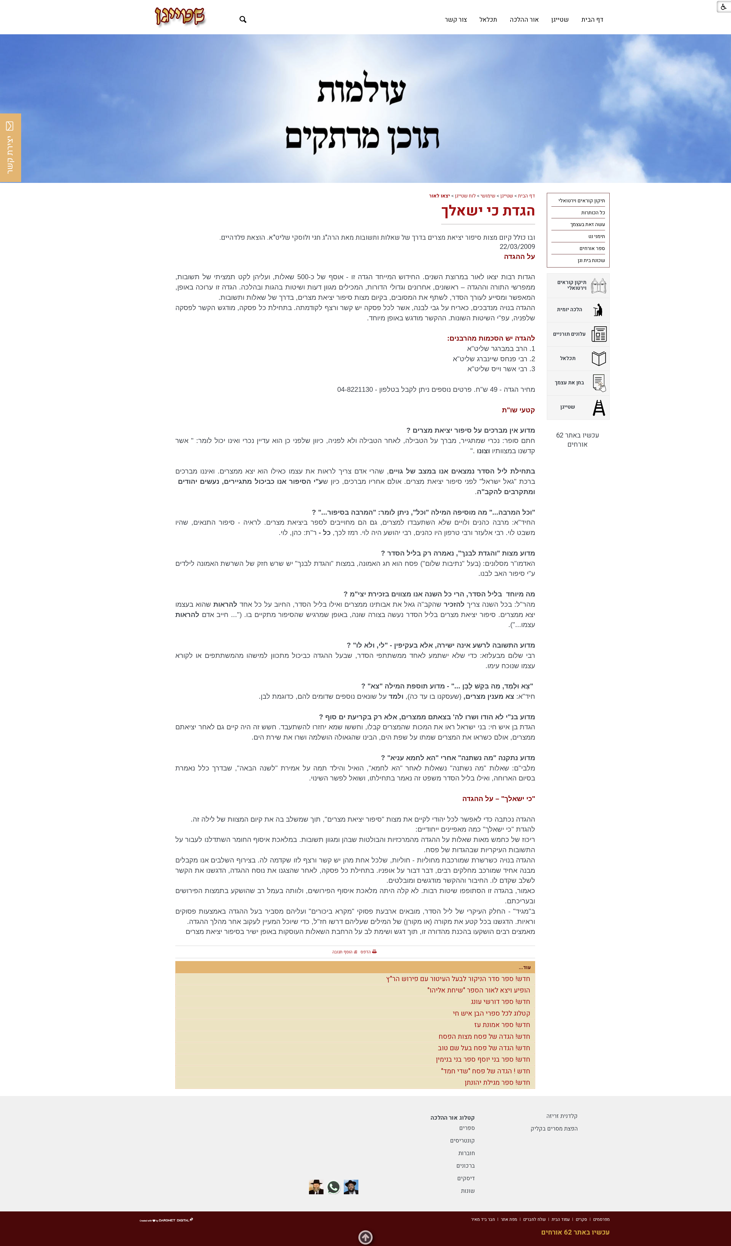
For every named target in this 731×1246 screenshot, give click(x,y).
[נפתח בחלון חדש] (351, 1187)
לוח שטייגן (465, 195)
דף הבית (592, 19)
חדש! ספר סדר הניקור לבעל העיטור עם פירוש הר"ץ (458, 979)
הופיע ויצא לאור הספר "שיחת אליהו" (478, 990)
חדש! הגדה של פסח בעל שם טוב (484, 1048)
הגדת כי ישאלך (488, 211)
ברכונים (465, 1166)
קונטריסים (462, 1141)
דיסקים (466, 1178)
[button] (243, 19)
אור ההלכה (524, 19)
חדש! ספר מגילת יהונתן (497, 1083)
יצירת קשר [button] (10, 155)
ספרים (467, 1128)
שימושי (488, 195)
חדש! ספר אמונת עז (502, 1025)
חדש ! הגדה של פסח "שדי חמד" (485, 1071)
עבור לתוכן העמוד (365, 6)
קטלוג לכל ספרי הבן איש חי (491, 1014)
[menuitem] (592, 20)
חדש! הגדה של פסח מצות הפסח (484, 1037)
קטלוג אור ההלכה (453, 1118)
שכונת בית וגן (591, 260)
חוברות (466, 1153)
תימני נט (596, 236)
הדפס (365, 952)
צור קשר (456, 19)
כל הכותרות (593, 213)
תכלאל (488, 19)
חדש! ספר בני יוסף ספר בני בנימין (483, 1060)
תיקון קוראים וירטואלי (582, 201)
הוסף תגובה (342, 952)
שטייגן (560, 19)
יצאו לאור (439, 195)
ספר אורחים (592, 248)
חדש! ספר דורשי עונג (500, 1002)
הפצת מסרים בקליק (554, 1129)
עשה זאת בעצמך (587, 224)
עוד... (525, 967)
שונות (468, 1191)
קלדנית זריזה (562, 1116)
